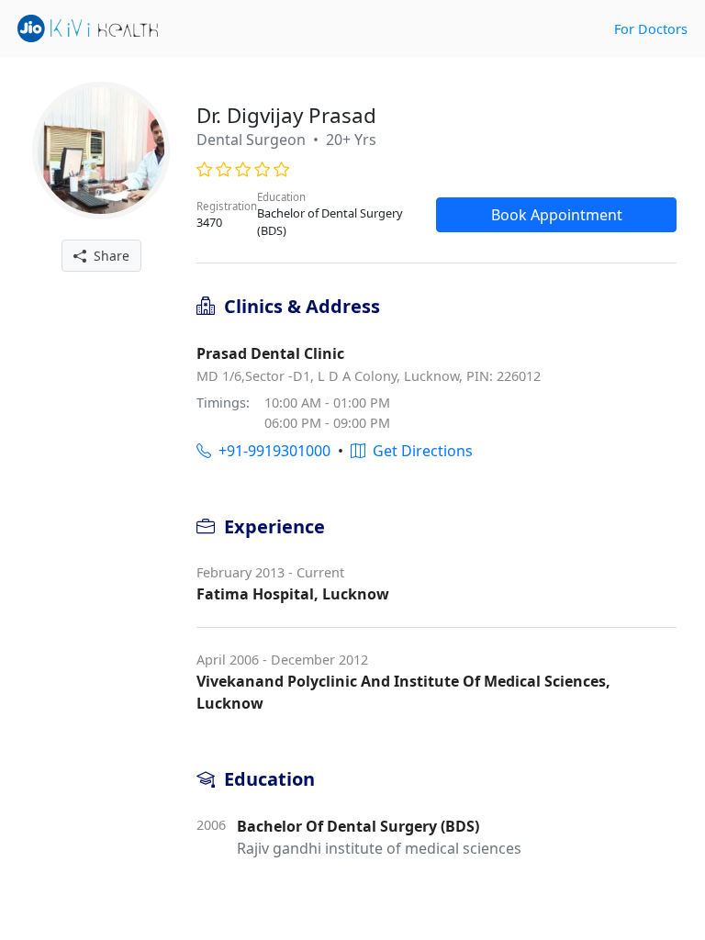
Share (107, 255)
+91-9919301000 (270, 451)
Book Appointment (556, 215)
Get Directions (419, 451)
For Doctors (651, 29)
